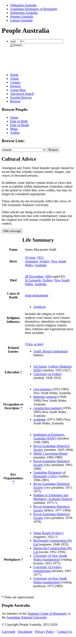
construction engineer (47, 408)
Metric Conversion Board (50, 453)
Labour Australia (21, 20)
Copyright (8, 631)
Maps (14, 129)
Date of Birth (19, 121)
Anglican (39, 307)
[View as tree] (34, 344)
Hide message (12, 231)
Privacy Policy (44, 631)
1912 (40, 257)
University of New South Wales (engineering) (50, 557)
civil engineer (42, 389)
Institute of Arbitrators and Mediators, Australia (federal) (52, 497)
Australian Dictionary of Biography (33, 9)
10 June (30, 257)
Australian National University (26, 617)
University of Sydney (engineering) (47, 569)
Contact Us (64, 631)
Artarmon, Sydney (37, 261)
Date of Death (19, 125)
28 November (34, 276)
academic (39, 419)
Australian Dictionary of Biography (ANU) (49, 474)
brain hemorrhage (36, 295)
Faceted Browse (21, 97)
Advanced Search (22, 93)
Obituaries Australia (23, 5)
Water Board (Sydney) (48, 533)
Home (14, 75)
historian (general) (45, 397)
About (14, 78)
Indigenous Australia (24, 13)
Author (15, 132)
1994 (48, 276)
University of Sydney (47, 374)
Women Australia (21, 16)
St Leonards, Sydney (39, 280)
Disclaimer (25, 631)
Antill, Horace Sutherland (50, 351)
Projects (15, 86)
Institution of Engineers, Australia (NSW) (49, 436)
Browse (15, 101)
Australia (40, 265)
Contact (15, 82)
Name (14, 117)
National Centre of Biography (47, 613)
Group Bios (18, 90)
